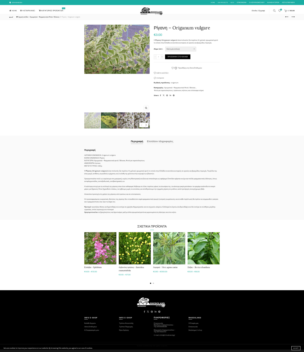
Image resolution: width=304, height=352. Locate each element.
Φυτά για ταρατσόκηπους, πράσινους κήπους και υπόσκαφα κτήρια (179, 90)
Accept (296, 348)
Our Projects (223, 2)
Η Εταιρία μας (28, 11)
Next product (293, 17)
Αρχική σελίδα (23, 17)
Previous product (287, 17)
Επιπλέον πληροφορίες (160, 141)
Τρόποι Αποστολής (126, 323)
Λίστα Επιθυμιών (288, 2)
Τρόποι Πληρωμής (126, 327)
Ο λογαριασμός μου (257, 2)
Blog (232, 2)
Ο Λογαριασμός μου (91, 330)
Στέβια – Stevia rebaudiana (199, 267)
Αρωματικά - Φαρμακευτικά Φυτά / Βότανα (44, 17)
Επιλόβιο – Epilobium (93, 267)
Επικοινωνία (241, 2)
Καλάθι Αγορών (90, 323)
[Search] (274, 10)
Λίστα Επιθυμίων (90, 327)
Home (213, 2)
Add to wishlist (162, 73)
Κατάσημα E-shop (195, 330)
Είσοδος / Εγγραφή (258, 11)
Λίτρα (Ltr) (158, 49)
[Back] (11, 17)
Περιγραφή (137, 141)
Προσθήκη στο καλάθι (178, 57)
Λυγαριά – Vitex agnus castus (165, 267)
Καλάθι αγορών (273, 2)
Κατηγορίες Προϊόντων (53, 10)
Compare (160, 78)
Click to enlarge (146, 108)
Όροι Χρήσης (124, 330)
